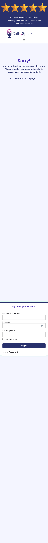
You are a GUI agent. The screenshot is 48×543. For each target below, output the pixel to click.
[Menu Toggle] (24, 40)
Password (6, 322)
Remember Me (10, 339)
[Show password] (42, 325)
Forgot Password (10, 352)
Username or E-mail (11, 313)
